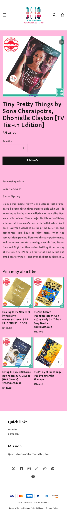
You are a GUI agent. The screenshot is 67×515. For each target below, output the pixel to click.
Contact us (14, 433)
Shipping (40, 508)
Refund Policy (30, 508)
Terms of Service (16, 508)
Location (12, 429)
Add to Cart (34, 160)
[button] (55, 15)
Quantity (7, 141)
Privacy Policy (52, 508)
